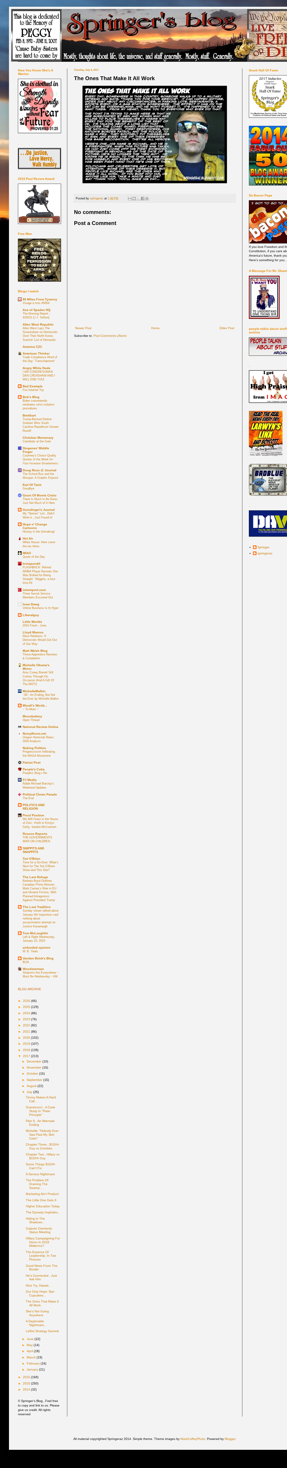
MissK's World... (35, 705)
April (30, 1351)
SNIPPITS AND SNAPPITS (33, 850)
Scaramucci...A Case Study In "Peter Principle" (40, 1111)
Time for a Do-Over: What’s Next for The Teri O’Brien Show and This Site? (40, 866)
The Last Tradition (37, 907)
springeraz (264, 553)
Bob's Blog (31, 397)
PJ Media (30, 780)
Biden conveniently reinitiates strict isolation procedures (38, 404)
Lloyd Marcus (33, 632)
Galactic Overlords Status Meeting (39, 1230)
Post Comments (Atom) (110, 335)
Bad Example (33, 386)
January (33, 1369)
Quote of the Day (34, 556)
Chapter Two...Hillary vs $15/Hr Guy (42, 1156)
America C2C (32, 346)
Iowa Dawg (31, 604)
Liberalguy (31, 615)
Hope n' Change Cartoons (35, 526)
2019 (27, 1043)
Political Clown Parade (40, 794)
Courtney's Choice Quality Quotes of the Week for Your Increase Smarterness (40, 459)
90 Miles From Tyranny (40, 299)
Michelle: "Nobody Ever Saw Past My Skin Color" (42, 1134)
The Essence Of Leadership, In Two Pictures (41, 1255)
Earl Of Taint (32, 485)
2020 (27, 1037)
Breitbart (29, 415)
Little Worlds (32, 622)
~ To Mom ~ (31, 709)
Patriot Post (32, 762)
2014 (27, 1389)
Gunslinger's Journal (39, 509)
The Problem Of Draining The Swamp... (37, 1184)
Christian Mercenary (38, 437)
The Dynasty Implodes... (43, 1212)
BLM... (27, 962)
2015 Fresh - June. (35, 625)
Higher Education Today (43, 1206)
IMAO (27, 553)
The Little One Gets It (41, 1200)
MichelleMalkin (34, 691)
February (34, 1363)
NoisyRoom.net (34, 733)
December (34, 1061)
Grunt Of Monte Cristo (40, 495)
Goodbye (28, 488)
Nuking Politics (34, 748)
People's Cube (34, 769)
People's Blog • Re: (35, 773)
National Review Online (40, 727)
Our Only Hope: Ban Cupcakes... (40, 1293)
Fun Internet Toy (33, 390)
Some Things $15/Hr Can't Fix (40, 1166)
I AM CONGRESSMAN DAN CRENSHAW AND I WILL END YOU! (39, 375)
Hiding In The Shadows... (35, 1220)
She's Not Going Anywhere (37, 1313)
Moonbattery (32, 716)
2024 (27, 1013)
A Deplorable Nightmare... (36, 1323)
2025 (27, 1007)
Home (155, 328)
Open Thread (31, 720)
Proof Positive (33, 815)
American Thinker (36, 353)
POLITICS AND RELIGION (34, 806)
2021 (27, 1031)
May (30, 1345)
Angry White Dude (36, 368)
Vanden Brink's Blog (38, 958)
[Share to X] (138, 198)
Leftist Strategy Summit (42, 1331)
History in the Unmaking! (39, 531)
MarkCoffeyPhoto (192, 1439)
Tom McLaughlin (35, 933)
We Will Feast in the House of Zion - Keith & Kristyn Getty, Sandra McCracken (40, 823)
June (31, 1339)
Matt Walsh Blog (35, 650)
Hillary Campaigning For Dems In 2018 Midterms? (43, 1242)
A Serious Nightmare (40, 1174)
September (35, 1080)
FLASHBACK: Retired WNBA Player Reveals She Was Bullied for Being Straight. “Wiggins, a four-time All (40, 575)
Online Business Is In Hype (40, 608)
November (34, 1067)
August (32, 1086)
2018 (27, 1050)
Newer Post (83, 328)
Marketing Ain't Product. (42, 1194)
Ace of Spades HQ (36, 310)
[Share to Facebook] (142, 198)
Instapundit (31, 563)
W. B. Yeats (30, 951)
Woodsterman (33, 969)
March (32, 1357)
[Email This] (130, 198)
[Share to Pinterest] (147, 198)
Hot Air (28, 538)
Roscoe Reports (35, 833)
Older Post (226, 328)
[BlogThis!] (134, 198)
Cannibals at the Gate (37, 441)
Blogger (230, 1439)
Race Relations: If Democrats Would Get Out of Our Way (40, 640)
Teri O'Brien (31, 858)
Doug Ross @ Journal (39, 470)
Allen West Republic (38, 324)
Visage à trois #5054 (36, 303)
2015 (27, 1383)
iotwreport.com (34, 590)
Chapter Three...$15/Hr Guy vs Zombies (42, 1146)
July (30, 1092)
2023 (27, 1019)
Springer (263, 547)
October (33, 1073)
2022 (27, 1025)
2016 (27, 1377)
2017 (27, 1056)
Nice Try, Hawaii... (38, 1285)
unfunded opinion (36, 947)
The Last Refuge (35, 877)
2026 (27, 1001)
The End (28, 798)
